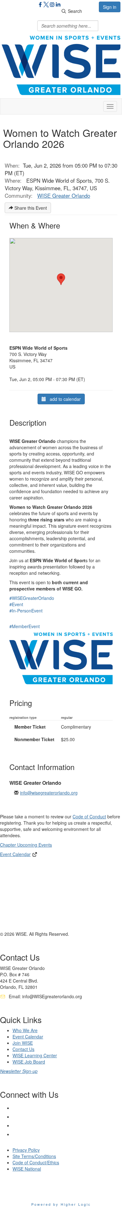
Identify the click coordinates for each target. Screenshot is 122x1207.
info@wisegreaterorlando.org (49, 792)
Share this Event (30, 208)
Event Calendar (15, 854)
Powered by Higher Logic (61, 1204)
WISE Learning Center (35, 1055)
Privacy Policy (26, 1150)
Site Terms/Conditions (34, 1156)
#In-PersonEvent (26, 610)
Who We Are (25, 1030)
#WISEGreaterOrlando (31, 598)
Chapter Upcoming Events (26, 845)
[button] (61, 279)
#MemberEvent (24, 626)
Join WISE (23, 1043)
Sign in (109, 7)
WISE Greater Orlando (63, 195)
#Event (16, 604)
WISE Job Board (29, 1062)
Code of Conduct (89, 816)
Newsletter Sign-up (19, 1071)
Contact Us (23, 1049)
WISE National (27, 1169)
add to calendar (63, 399)
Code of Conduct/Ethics (36, 1162)
